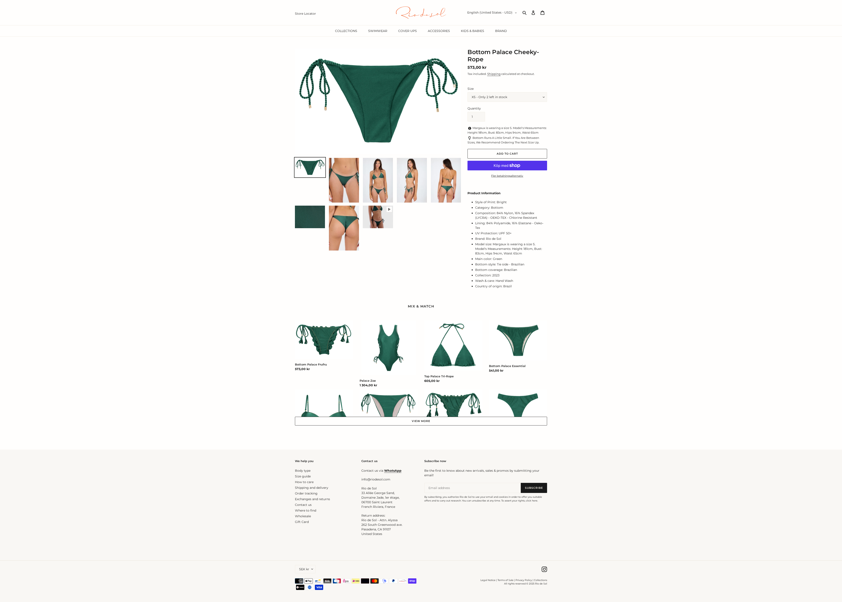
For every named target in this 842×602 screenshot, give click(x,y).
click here (531, 500)
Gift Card (302, 522)
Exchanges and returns (312, 499)
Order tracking (306, 493)
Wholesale (303, 516)
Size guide (303, 476)
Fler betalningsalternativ (507, 175)
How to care (304, 482)
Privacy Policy (524, 580)
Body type (302, 471)
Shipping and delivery (311, 488)
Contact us (303, 505)
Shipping (494, 74)
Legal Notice (488, 580)
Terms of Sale (506, 580)
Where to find (305, 510)
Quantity (474, 108)
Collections (540, 580)
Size (470, 89)
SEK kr (304, 569)
